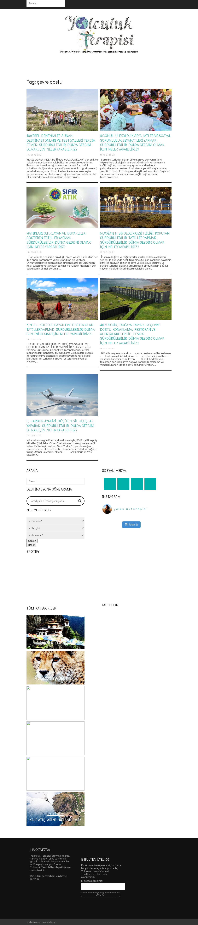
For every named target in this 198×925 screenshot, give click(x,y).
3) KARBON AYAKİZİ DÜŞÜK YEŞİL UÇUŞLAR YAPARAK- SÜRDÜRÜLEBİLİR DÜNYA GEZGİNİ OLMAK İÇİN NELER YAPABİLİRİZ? (60, 425)
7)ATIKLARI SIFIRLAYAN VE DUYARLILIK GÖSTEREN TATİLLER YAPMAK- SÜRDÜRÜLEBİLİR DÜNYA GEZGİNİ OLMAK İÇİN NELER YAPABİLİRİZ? (58, 240)
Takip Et (133, 524)
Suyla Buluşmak (55, 784)
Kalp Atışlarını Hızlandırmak (55, 819)
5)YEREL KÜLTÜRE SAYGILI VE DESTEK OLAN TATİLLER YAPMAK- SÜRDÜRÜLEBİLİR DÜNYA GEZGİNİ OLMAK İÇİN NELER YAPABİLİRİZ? (60, 329)
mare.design (50, 922)
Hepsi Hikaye (63, 867)
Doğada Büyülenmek (55, 678)
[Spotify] (123, 484)
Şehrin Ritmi (55, 713)
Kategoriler (55, 637)
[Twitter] (150, 484)
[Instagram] (110, 484)
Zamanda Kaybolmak (55, 643)
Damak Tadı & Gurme (56, 749)
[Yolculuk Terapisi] (99, 51)
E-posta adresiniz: (92, 880)
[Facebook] (137, 484)
